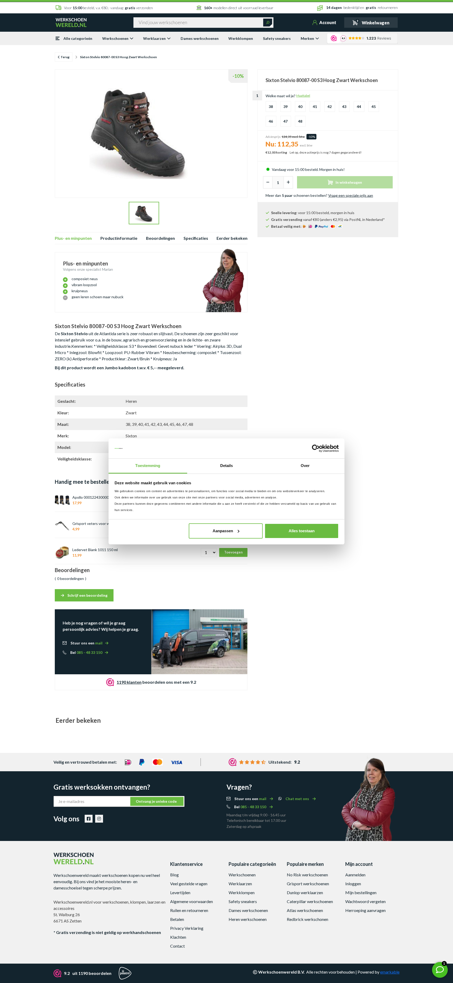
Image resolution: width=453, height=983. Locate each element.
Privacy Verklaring (186, 928)
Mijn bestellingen (360, 892)
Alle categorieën (77, 38)
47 (285, 121)
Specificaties (196, 238)
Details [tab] (226, 465)
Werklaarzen (154, 38)
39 (285, 106)
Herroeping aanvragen (365, 910)
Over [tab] (305, 465)
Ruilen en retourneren (189, 910)
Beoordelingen (160, 238)
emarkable (390, 971)
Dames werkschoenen (200, 38)
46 (271, 121)
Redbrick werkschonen (307, 919)
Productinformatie (118, 238)
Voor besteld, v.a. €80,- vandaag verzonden (108, 8)
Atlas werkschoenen (305, 910)
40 (300, 106)
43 (344, 106)
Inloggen (353, 883)
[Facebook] (89, 819)
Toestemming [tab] (147, 465)
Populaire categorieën (252, 864)
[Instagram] (99, 819)
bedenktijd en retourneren (362, 7)
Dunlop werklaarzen (305, 892)
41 (315, 106)
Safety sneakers (277, 38)
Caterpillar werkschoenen (310, 901)
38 (271, 106)
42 (329, 106)
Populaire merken (305, 864)
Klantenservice (186, 864)
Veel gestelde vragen (188, 883)
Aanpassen (223, 531)
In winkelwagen (349, 182)
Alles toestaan (302, 531)
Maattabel (303, 95)
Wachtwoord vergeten (365, 901)
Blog (174, 874)
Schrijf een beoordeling (87, 595)
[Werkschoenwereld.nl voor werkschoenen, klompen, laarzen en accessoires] (71, 22)
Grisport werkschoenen (308, 883)
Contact (177, 945)
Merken (307, 38)
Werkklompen (240, 38)
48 (300, 121)
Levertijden (180, 892)
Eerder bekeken (232, 238)
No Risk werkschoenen (307, 874)
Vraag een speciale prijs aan (350, 195)
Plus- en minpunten (73, 238)
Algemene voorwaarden (191, 901)
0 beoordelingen (70, 578)
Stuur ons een (87, 643)
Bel (86, 652)
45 (373, 106)
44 (359, 106)
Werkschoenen (115, 38)
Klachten (178, 937)
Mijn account (359, 864)
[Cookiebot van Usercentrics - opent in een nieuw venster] (316, 448)
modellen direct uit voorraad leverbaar (238, 8)
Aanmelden (355, 874)
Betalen (177, 919)
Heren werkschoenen (248, 919)
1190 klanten (129, 682)
